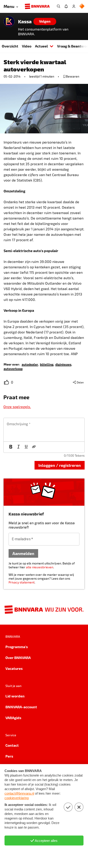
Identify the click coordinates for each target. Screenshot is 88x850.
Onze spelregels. (17, 406)
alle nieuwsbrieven (39, 567)
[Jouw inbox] (66, 6)
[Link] (33, 447)
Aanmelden (23, 553)
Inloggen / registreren (59, 465)
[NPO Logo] (81, 6)
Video (26, 46)
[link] (30, 364)
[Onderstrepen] (26, 447)
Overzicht (10, 46)
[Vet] (10, 447)
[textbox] (44, 430)
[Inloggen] (74, 6)
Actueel (41, 46)
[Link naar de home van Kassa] (9, 21)
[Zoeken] (58, 6)
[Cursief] (18, 447)
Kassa (25, 21)
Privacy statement (22, 582)
